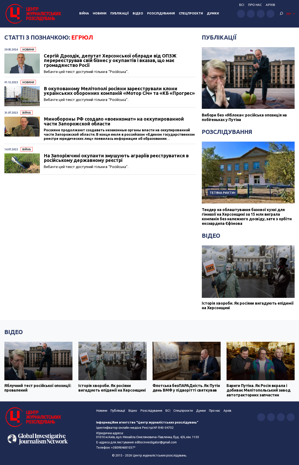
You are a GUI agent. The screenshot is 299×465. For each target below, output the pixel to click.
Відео (138, 13)
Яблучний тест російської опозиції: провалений (37, 387)
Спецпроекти (191, 13)
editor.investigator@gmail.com (156, 442)
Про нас (255, 5)
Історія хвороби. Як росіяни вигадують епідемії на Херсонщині (248, 305)
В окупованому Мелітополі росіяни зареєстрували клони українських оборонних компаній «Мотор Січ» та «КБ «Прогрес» (119, 91)
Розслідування (161, 13)
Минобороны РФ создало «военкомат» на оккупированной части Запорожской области (114, 121)
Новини (99, 13)
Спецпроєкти (183, 410)
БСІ (241, 5)
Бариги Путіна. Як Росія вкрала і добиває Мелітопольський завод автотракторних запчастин (258, 390)
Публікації (119, 13)
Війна (84, 13)
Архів (270, 5)
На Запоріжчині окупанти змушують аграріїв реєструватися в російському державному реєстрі (116, 158)
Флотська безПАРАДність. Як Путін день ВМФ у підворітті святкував (186, 387)
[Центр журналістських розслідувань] (32, 14)
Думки (213, 13)
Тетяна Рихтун (222, 192)
